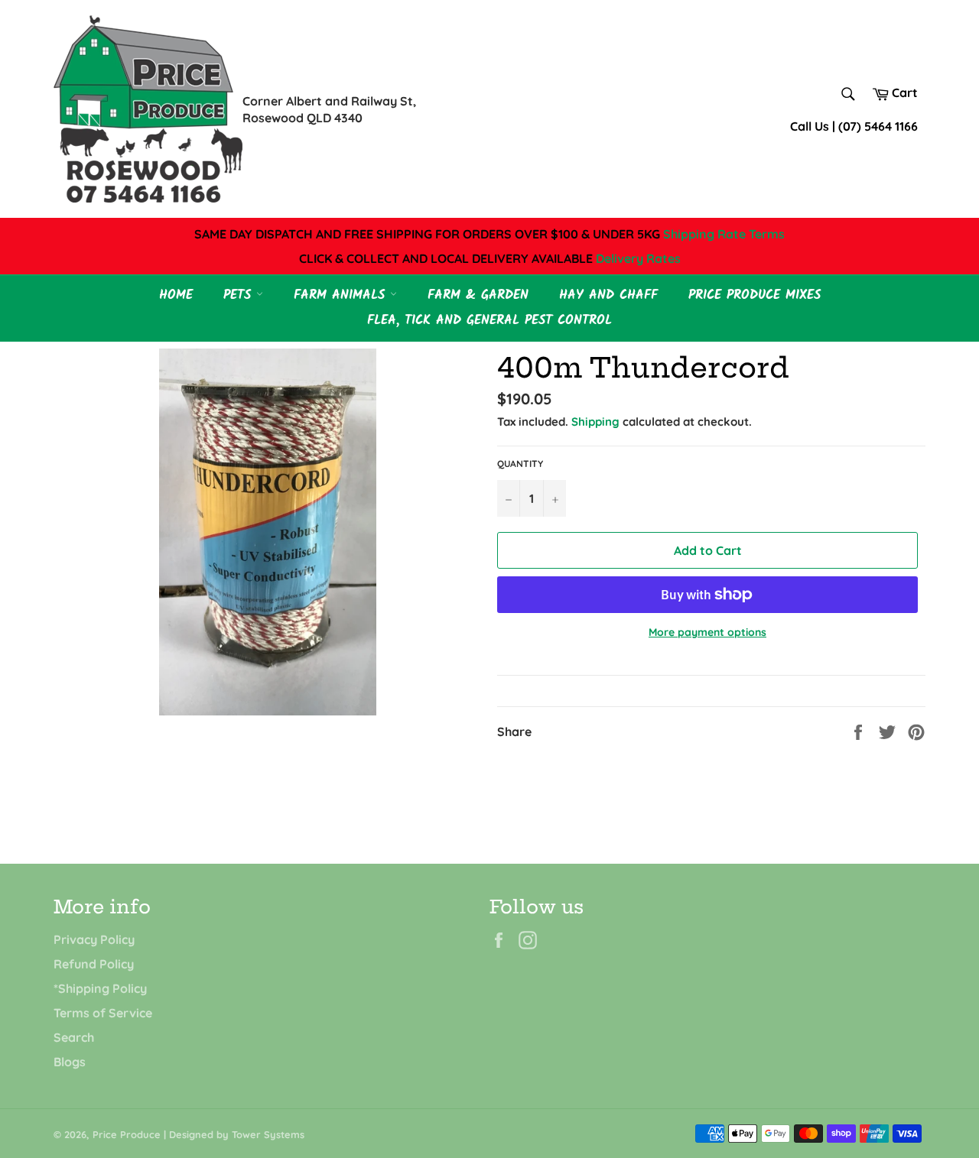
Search (74, 1037)
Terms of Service (103, 1012)
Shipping (595, 421)
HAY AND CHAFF (608, 295)
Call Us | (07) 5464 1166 (854, 126)
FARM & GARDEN (478, 295)
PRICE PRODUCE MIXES (754, 295)
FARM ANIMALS (342, 295)
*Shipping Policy (100, 988)
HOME (176, 295)
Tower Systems (268, 1134)
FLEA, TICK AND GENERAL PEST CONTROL (489, 320)
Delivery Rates (638, 258)
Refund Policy (94, 963)
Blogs (70, 1061)
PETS (239, 295)
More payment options (707, 632)
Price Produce (127, 1134)
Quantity (520, 463)
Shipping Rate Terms (724, 234)
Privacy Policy (94, 939)
